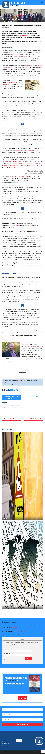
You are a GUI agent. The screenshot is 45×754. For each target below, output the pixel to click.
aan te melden (21, 631)
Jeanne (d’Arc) (23, 330)
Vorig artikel (12, 418)
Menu (41, 3)
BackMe (19, 380)
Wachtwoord (7, 653)
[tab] (11, 639)
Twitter (17, 740)
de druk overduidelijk (27, 56)
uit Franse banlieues (24, 35)
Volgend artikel (32, 418)
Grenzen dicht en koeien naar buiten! (13, 407)
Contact (4, 745)
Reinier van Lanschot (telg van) (13, 161)
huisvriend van (29, 225)
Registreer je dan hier (25, 634)
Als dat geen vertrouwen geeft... (12, 406)
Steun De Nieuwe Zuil (7, 740)
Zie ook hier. (12, 167)
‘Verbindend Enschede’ (30, 346)
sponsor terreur (14, 225)
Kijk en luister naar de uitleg (31, 266)
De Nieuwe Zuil (7, 751)
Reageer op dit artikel (10, 397)
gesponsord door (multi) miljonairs (21, 176)
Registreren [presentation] (24, 639)
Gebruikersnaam (8, 648)
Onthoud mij (8, 659)
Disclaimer (19, 751)
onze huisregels (14, 627)
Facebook (20, 740)
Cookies (15, 751)
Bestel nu (22, 698)
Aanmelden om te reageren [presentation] (11, 639)
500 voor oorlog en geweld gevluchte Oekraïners (26, 150)
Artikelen (4, 741)
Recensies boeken (6, 743)
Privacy (12, 751)
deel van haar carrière (16, 54)
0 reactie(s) (31, 396)
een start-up (29, 159)
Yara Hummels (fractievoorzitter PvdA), (19, 92)
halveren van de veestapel (15, 62)
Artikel (14, 21)
